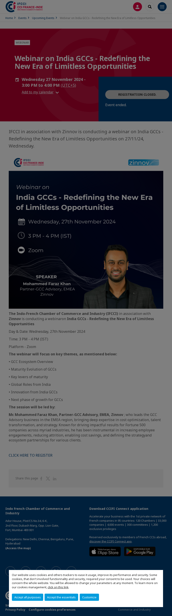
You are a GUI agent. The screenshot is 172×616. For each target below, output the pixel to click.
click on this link (58, 587)
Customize (89, 597)
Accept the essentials (61, 597)
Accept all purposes (27, 597)
